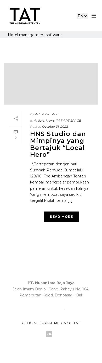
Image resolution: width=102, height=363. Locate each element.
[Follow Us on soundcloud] (49, 334)
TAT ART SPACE (68, 120)
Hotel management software (35, 34)
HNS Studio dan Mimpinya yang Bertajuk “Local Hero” (58, 144)
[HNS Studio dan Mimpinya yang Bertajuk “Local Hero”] (51, 82)
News (50, 120)
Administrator (46, 114)
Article (39, 120)
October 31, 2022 (55, 126)
